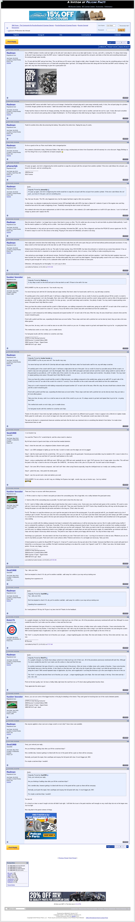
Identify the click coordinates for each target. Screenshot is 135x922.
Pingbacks (10, 880)
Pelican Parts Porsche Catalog (88, 908)
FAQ (61, 35)
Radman (11, 53)
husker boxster (15, 277)
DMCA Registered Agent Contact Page (97, 918)
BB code (9, 873)
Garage (40, 35)
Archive (100, 908)
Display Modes (123, 47)
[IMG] (8, 876)
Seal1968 (11, 433)
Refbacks (10, 882)
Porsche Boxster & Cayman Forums (66, 25)
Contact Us (74, 908)
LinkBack (102, 47)
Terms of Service (121, 908)
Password (101, 30)
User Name (101, 25)
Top (129, 908)
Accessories (99, 6)
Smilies (9, 874)
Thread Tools (111, 47)
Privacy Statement (109, 908)
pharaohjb (12, 166)
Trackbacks (10, 879)
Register (16, 35)
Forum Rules (11, 885)
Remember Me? (124, 26)
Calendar (118, 35)
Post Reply (12, 42)
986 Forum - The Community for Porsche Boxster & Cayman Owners (33, 25)
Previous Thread (63, 858)
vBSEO (74, 916)
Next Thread (72, 858)
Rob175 (11, 620)
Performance (108, 6)
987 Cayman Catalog (88, 6)
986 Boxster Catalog (74, 6)
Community (85, 35)
